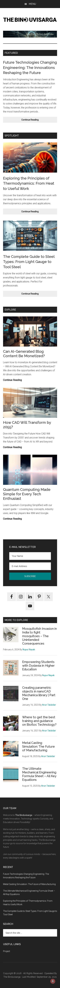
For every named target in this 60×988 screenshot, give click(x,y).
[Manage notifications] (52, 981)
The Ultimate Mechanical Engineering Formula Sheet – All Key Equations (39, 774)
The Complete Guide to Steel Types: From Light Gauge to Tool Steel (28, 261)
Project (6, 951)
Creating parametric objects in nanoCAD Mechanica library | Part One (38, 693)
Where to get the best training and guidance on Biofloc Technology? (39, 720)
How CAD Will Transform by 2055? (27, 424)
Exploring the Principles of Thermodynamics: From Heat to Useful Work (28, 183)
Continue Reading (36, 120)
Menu (32, 3)
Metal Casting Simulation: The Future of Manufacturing (38, 746)
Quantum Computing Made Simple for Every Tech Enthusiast (26, 494)
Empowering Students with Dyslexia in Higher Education (38, 665)
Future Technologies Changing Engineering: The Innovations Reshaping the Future (30, 67)
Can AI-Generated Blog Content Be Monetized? (24, 353)
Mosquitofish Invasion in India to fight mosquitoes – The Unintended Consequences (39, 636)
